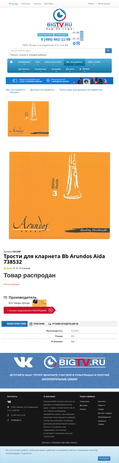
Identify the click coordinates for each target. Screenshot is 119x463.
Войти (91, 3)
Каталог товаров (105, 413)
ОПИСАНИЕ (39, 324)
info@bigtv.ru (16, 420)
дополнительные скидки (59, 379)
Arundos (14, 92)
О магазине (84, 401)
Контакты (26, 3)
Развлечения (40, 70)
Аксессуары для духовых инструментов (80, 90)
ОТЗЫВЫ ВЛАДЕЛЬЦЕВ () (65, 324)
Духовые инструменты (42, 90)
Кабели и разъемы (53, 63)
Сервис (101, 409)
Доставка (48, 3)
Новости (101, 405)
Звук (38, 63)
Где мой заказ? (61, 35)
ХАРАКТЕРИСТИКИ (16, 324)
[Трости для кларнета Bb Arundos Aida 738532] (59, 196)
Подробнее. (26, 453)
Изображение (24, 63)
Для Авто (70, 70)
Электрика (56, 70)
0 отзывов (24, 268)
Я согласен (104, 459)
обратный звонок (45, 35)
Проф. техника (94, 63)
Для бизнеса (24, 70)
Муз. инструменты (74, 63)
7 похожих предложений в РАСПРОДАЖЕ (27, 310)
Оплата (37, 3)
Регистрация (104, 3)
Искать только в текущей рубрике (28, 55)
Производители (104, 417)
